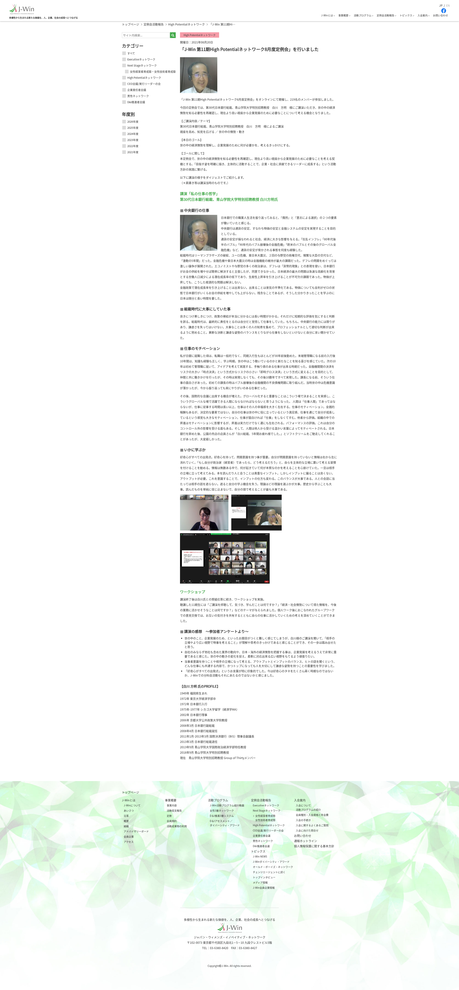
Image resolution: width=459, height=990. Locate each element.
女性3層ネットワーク (222, 810)
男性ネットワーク (138, 96)
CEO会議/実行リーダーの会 (144, 84)
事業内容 (172, 805)
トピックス (406, 15)
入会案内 (423, 15)
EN (448, 5)
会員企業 (129, 836)
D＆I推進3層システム (222, 815)
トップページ (130, 792)
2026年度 (132, 121)
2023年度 (132, 140)
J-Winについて (132, 805)
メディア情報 (260, 882)
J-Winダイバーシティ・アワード (271, 861)
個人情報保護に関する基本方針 (314, 846)
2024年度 (132, 134)
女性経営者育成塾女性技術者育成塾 (265, 818)
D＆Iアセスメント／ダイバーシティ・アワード (225, 823)
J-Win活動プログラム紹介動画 (227, 805)
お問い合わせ (440, 15)
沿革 (126, 815)
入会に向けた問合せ (307, 830)
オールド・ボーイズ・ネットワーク (273, 867)
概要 (126, 821)
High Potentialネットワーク (144, 77)
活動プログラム (362, 15)
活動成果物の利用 (177, 826)
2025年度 (132, 127)
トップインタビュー (264, 877)
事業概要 (343, 15)
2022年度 (132, 146)
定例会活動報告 (385, 15)
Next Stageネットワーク (142, 65)
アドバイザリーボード (136, 831)
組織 (126, 826)
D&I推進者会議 (136, 102)
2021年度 (132, 152)
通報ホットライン (305, 841)
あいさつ (129, 810)
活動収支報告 (174, 810)
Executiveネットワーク (141, 59)
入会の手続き (303, 820)
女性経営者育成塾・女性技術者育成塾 (153, 71)
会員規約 (172, 821)
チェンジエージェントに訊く (269, 872)
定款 (169, 815)
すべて (131, 53)
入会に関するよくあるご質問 (312, 825)
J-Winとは (327, 15)
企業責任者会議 (136, 90)
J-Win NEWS (260, 856)
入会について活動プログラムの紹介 (308, 807)
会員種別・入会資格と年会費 (312, 815)
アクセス (129, 841)
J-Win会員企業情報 (264, 887)
